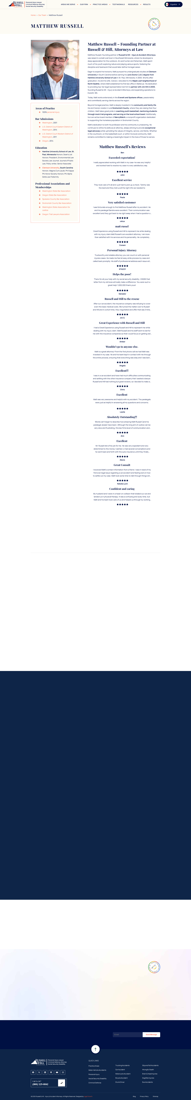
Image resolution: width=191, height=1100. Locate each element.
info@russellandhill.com (49, 974)
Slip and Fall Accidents (150, 1065)
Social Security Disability (97, 1078)
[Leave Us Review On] (154, 23)
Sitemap (155, 1096)
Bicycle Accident (121, 1078)
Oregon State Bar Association (54, 195)
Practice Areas (100, 4)
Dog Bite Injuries (148, 1078)
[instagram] (63, 1072)
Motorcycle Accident (122, 1074)
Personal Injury (94, 1074)
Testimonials (118, 4)
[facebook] (33, 1072)
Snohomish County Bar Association (56, 203)
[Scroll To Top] (95, 1052)
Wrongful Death (148, 1069)
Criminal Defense (95, 1083)
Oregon (45, 141)
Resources (133, 4)
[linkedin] (45, 1072)
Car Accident (120, 1069)
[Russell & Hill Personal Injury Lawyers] (49, 1062)
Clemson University (50, 167)
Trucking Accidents (122, 1065)
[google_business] (51, 1072)
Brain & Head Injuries (149, 1074)
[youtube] (57, 1072)
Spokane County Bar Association (55, 199)
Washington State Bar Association (56, 191)
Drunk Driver (120, 1082)
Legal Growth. (88, 1096)
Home (33, 15)
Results (146, 4)
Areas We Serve (68, 4)
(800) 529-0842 (38, 1015)
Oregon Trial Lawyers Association (56, 214)
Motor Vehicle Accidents (97, 1070)
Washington (47, 122)
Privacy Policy (144, 1096)
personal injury (53, 112)
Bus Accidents (147, 1082)
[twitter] (39, 1072)
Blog (134, 1096)
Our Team (42, 15)
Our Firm (84, 4)
